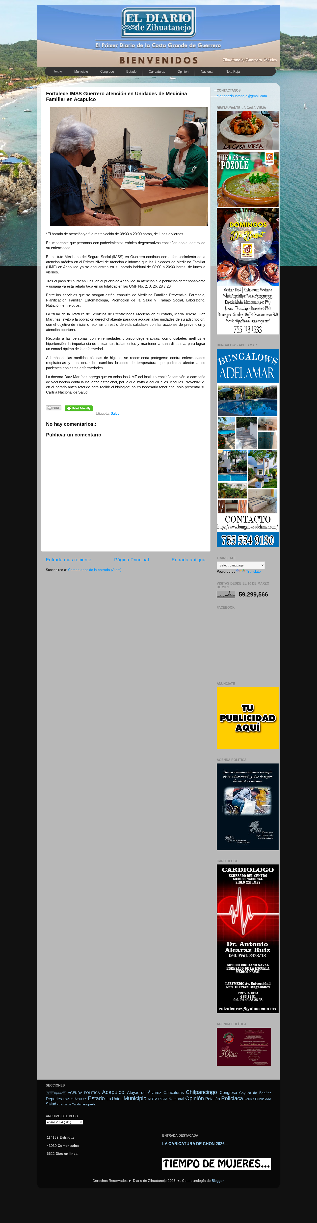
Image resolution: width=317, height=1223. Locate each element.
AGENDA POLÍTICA (84, 1093)
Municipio (81, 71)
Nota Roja (233, 71)
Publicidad (263, 1099)
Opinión (56, 1092)
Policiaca (232, 1098)
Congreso (107, 71)
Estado (131, 71)
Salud (115, 413)
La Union (114, 1098)
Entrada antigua (189, 559)
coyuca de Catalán (69, 1104)
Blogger (218, 1181)
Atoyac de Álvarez (144, 1092)
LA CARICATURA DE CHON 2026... (195, 1144)
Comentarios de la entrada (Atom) (95, 570)
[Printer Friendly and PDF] (53, 408)
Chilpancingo (201, 1092)
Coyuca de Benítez (255, 1093)
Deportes (54, 1098)
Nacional (207, 71)
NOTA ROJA (157, 1099)
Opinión (183, 71)
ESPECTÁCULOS (75, 1099)
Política (249, 1099)
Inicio (58, 71)
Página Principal (131, 559)
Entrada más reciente (68, 559)
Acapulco (113, 1092)
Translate (253, 571)
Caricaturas (157, 71)
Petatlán (212, 1098)
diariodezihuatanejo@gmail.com (242, 96)
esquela (89, 1104)
